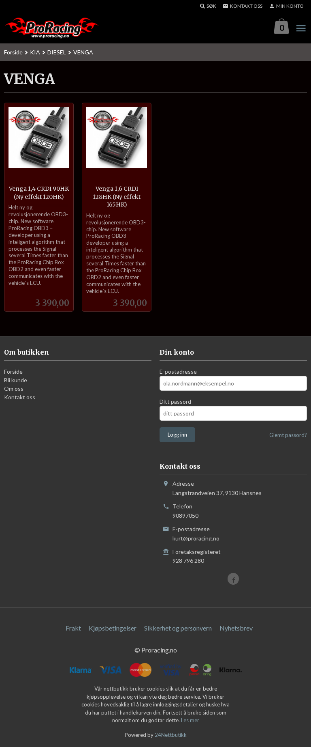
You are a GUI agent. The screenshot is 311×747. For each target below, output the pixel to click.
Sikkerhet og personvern (178, 628)
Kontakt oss (19, 397)
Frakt (73, 628)
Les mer (190, 720)
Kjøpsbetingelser (112, 628)
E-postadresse (178, 371)
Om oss (13, 388)
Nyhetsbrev (236, 628)
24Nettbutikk (171, 735)
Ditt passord (175, 401)
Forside (13, 52)
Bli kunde (15, 380)
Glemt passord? (288, 435)
